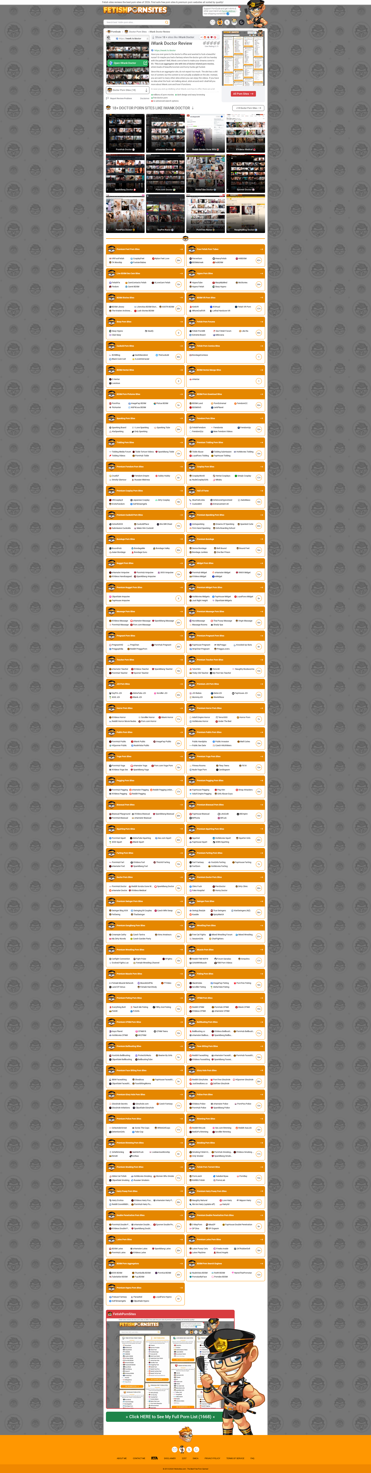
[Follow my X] (189, 1449)
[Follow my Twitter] (227, 22)
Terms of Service (235, 1458)
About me (122, 1458)
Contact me (139, 1458)
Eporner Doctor (244, 189)
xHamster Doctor (164, 149)
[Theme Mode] (196, 1449)
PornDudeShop (229, 11)
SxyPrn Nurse (164, 229)
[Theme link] (241, 22)
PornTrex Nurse (204, 229)
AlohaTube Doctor (204, 189)
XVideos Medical (244, 149)
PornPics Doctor (124, 229)
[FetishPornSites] (170, 1363)
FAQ (252, 1458)
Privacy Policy (212, 1458)
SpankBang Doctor (124, 189)
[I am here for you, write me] (212, 22)
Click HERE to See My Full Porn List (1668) (170, 1416)
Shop (234, 23)
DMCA (195, 1458)
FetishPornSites (124, 1314)
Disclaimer (144, 98)
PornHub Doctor (124, 149)
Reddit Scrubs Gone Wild (204, 149)
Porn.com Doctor (164, 189)
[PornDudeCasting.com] (220, 22)
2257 (184, 1458)
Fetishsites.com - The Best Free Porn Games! (191, 1469)
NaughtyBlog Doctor (244, 229)
